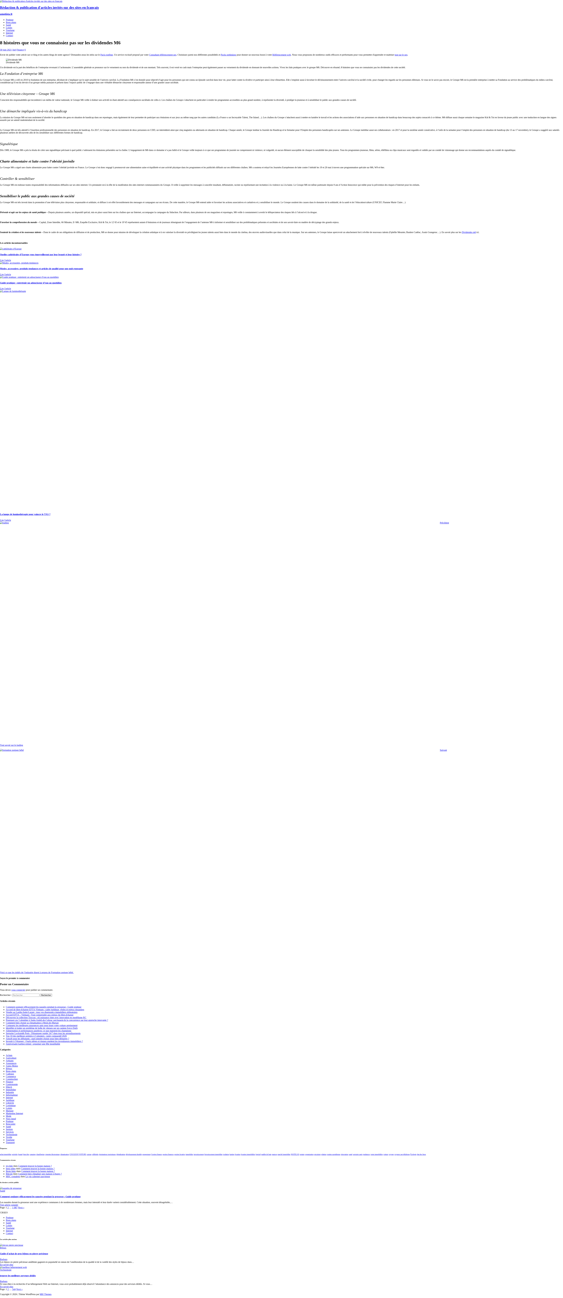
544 (14, 1289)
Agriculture (11, 1058)
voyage (391, 1154)
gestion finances (168, 1154)
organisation (309, 1154)
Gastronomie (12, 1084)
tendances (366, 1154)
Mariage (9, 1111)
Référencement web (281, 55)
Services (10, 1132)
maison (274, 1154)
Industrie (10, 1092)
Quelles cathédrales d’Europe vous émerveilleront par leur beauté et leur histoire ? (41, 254)
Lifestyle (10, 1103)
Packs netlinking (228, 55)
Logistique (11, 1105)
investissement (199, 1154)
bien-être (26, 1154)
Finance (20, 50)
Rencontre (10, 1124)
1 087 (14, 1207)
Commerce (11, 1076)
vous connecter (18, 990)
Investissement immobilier (213, 1154)
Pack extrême (106, 55)
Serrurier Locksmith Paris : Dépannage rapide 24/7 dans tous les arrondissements (43, 1033)
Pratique (9, 19)
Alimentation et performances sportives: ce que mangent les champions (38, 1030)
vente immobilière (376, 1154)
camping (33, 1154)
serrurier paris (358, 1154)
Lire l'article (5, 260)
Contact (9, 35)
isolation (226, 1154)
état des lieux (421, 1154)
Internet (9, 33)
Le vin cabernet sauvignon (38, 1176)
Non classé (11, 1118)
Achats (9, 1055)
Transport (10, 1142)
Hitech (9, 1087)
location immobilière (248, 1154)
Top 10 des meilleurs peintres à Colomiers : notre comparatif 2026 (36, 1036)
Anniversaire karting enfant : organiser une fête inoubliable (33, 1044)
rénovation (344, 1154)
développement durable (134, 1154)
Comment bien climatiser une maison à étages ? (40, 1174)
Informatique (12, 1095)
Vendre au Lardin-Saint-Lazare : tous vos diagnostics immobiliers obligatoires (41, 1012)
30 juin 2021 (6, 50)
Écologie (413, 1154)
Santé (8, 25)
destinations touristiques (107, 1154)
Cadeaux (10, 1074)
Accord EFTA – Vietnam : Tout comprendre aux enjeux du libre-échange (39, 1015)
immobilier (189, 1154)
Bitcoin (9, 1174)
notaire (302, 1154)
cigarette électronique (52, 1154)
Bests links (11, 1171)
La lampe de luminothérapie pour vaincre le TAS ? (25, 514)
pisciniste (317, 1154)
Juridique (10, 1100)
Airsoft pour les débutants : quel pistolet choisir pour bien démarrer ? (37, 1038)
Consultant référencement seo (162, 55)
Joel (14, 50)
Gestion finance (156, 1154)
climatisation (64, 1154)
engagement (146, 1154)
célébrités (95, 1154)
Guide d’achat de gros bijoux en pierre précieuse (24, 1253)
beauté (20, 1154)
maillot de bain (266, 1154)
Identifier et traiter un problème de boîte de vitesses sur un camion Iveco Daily (42, 1028)
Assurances (11, 1063)
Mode (8, 1116)
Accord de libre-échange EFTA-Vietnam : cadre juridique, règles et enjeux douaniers (45, 1009)
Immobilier (11, 1089)
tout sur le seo (401, 55)
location (237, 1154)
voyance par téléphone (402, 1154)
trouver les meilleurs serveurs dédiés (18, 1275)
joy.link (9, 1166)
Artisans (9, 1060)
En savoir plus (6, 1264)
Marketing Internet (14, 1113)
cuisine (89, 1154)
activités (15, 1154)
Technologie (11, 1134)
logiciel (258, 1154)
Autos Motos (12, 1066)
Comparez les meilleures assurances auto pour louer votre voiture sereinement (41, 1025)
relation (323, 1154)
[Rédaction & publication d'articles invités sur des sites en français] (31, 1)
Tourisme (10, 30)
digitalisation (120, 1154)
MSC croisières (13, 1176)
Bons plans (11, 22)
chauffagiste (40, 1154)
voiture (385, 1154)
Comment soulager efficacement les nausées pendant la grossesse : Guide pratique (43, 1007)
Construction (12, 1079)
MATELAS (295, 1154)
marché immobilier (284, 1154)
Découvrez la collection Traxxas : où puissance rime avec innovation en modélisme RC (46, 1017)
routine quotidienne (333, 1154)
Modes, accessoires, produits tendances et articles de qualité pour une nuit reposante (41, 268)
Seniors (9, 1129)
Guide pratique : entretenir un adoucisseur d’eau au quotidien (31, 283)
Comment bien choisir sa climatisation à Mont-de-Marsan (32, 1023)
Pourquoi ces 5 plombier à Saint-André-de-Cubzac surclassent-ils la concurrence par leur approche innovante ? (57, 1020)
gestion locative (179, 1154)
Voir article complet (9, 1205)
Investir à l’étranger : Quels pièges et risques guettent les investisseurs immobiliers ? (44, 1041)
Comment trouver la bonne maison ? (35, 1166)
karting (232, 1154)
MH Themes (45, 1294)
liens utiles (11, 1168)
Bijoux (9, 1068)
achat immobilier (5, 1154)
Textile (9, 1137)
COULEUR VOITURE (77, 1154)
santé (350, 1154)
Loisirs (9, 27)
